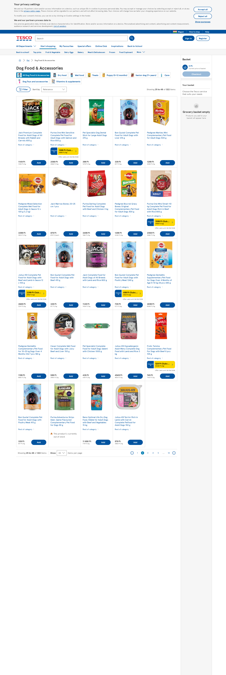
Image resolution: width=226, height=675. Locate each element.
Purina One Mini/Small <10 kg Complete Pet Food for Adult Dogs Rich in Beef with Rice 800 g (159, 207)
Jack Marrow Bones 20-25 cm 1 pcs (62, 205)
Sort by (36, 89)
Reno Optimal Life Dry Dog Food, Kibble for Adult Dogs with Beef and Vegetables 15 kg (95, 421)
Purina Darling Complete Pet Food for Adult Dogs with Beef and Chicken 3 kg (95, 206)
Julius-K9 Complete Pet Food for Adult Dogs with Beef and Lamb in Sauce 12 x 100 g (30, 278)
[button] (178, 32)
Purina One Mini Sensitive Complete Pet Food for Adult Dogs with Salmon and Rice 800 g (63, 136)
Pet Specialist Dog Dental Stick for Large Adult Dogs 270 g (95, 135)
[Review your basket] (185, 67)
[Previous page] (132, 452)
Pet (28, 60)
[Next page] (174, 452)
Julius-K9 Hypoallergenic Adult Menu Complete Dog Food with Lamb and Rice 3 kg (127, 349)
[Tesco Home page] (24, 38)
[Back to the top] (114, 463)
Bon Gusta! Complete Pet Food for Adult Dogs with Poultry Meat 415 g (30, 420)
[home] (20, 60)
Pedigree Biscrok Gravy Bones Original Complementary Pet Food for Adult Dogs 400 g (127, 207)
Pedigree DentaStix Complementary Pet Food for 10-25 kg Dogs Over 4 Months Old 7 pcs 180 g (30, 349)
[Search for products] (131, 38)
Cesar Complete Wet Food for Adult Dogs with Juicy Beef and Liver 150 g (62, 348)
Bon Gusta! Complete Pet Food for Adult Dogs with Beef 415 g (62, 277)
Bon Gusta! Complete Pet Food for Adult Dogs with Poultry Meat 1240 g (127, 277)
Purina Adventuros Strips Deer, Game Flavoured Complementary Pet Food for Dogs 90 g (62, 421)
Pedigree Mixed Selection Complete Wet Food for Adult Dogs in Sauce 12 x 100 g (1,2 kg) (30, 207)
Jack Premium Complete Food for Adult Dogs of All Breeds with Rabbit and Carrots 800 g (30, 136)
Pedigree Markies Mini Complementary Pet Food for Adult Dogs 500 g (159, 135)
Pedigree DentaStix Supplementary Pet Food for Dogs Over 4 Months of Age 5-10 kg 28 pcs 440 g (159, 278)
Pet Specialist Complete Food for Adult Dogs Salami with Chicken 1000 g (95, 348)
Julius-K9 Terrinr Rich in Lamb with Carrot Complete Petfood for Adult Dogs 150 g (126, 421)
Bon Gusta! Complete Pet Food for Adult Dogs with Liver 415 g (127, 135)
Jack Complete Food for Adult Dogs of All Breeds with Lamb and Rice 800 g (95, 277)
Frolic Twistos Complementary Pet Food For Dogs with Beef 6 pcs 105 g (159, 349)
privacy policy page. (32, 11)
